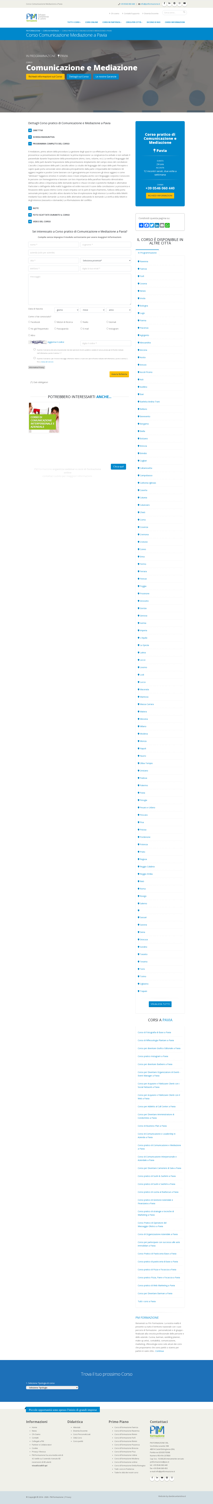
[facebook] (164, 4)
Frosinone (144, 593)
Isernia (142, 623)
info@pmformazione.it (150, 4)
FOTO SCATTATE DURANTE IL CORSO (51, 214)
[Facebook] (152, 1479)
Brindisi (143, 453)
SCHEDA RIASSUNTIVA (43, 137)
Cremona (144, 534)
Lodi (141, 674)
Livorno (143, 667)
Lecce (142, 660)
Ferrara (143, 571)
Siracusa (143, 939)
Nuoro (142, 755)
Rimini (142, 291)
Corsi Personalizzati (81, 1434)
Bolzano (143, 438)
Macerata (144, 689)
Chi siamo (114, 13)
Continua (159, 1351)
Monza (142, 741)
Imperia (143, 630)
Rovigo (142, 896)
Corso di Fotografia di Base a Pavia (154, 1032)
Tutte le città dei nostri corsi (126, 1472)
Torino (142, 976)
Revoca (42, 1451)
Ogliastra (143, 983)
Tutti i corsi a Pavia (147, 1301)
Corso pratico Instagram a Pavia (153, 1056)
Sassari (143, 917)
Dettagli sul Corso (79, 76)
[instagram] (179, 4)
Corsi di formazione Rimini (125, 1434)
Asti (141, 379)
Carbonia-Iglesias (147, 482)
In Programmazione (147, 252)
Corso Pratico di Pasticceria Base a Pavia (157, 1253)
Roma (142, 888)
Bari (141, 394)
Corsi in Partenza (111, 22)
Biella (142, 431)
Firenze (143, 578)
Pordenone (144, 837)
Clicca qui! (118, 466)
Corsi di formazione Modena (126, 1458)
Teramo (143, 961)
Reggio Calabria (147, 866)
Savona (143, 924)
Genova (143, 615)
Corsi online (91, 22)
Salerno (143, 903)
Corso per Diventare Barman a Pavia (155, 1293)
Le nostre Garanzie (106, 76)
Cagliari (143, 460)
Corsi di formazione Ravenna (126, 1431)
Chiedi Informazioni (175, 22)
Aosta (142, 357)
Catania (143, 497)
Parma (142, 320)
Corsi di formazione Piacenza (127, 1445)
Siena (142, 932)
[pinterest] (174, 4)
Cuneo (142, 549)
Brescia (143, 446)
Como (142, 519)
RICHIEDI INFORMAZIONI (160, 195)
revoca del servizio (47, 362)
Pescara (143, 814)
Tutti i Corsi (73, 22)
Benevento (144, 416)
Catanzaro (144, 505)
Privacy (35, 1451)
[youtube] (184, 4)
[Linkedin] (157, 1479)
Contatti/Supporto (131, 13)
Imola (142, 298)
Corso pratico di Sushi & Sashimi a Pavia (157, 1176)
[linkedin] (169, 4)
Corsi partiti (78, 1441)
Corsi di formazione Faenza (126, 1427)
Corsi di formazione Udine (125, 1455)
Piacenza (143, 327)
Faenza (143, 268)
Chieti (142, 512)
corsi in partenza (51, 31)
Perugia (143, 800)
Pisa (141, 822)
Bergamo (144, 423)
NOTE (36, 208)
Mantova (143, 696)
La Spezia (144, 645)
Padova (143, 778)
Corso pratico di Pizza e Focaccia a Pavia (157, 1269)
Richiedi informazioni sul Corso (45, 76)
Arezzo (142, 364)
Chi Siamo (36, 1434)
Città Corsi (77, 1438)
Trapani (143, 991)
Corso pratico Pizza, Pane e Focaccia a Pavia (159, 1277)
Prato (142, 851)
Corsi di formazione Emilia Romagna (129, 1465)
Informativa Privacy (36, 367)
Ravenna (143, 261)
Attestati (76, 1427)
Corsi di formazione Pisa (124, 1451)
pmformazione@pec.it (159, 1462)
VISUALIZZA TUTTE (160, 1004)
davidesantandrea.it (177, 1496)
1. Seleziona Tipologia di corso (40, 1383)
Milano (142, 726)
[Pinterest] (167, 1479)
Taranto (143, 954)
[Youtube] (162, 1479)
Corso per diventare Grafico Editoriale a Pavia (159, 1048)
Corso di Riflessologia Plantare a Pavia (156, 1040)
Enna (142, 556)
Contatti (35, 1438)
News (34, 1431)
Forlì (141, 276)
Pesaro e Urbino (147, 807)
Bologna (143, 305)
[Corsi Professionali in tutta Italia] (157, 1432)
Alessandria (145, 342)
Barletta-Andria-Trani (149, 401)
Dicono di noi (153, 22)
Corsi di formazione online (125, 1462)
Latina (142, 652)
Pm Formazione (33, 31)
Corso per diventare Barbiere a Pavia (155, 1064)
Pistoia (142, 829)
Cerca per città (133, 22)
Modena (143, 733)
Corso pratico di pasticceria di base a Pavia (158, 1261)
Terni (142, 969)
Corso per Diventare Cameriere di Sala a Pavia (159, 1168)
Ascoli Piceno (145, 372)
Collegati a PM (38, 1441)
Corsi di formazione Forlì (124, 1438)
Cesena (143, 283)
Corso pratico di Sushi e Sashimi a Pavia (156, 1184)
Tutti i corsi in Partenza (124, 1469)
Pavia (142, 792)
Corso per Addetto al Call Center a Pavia (156, 1106)
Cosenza (143, 527)
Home (34, 1427)
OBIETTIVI (38, 130)
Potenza (143, 844)
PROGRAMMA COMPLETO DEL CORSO (51, 143)
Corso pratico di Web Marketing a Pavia (156, 1285)
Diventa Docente (151, 13)
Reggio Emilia (146, 874)
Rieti (141, 881)
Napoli (142, 748)
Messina (143, 719)
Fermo (142, 564)
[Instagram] (172, 1479)
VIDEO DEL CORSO (42, 221)
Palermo (143, 785)
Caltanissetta (145, 468)
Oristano (143, 770)
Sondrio (143, 946)
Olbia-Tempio (146, 763)
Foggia (142, 586)
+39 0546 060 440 (127, 4)
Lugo (142, 313)
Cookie (35, 1448)
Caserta (143, 490)
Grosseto (144, 600)
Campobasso (145, 475)
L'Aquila (143, 637)
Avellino (143, 386)
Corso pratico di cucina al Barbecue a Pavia (158, 1192)
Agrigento (144, 335)
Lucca (142, 682)
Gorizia (142, 608)
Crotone (143, 541)
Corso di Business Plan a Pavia (152, 1125)
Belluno (143, 409)
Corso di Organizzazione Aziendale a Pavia (158, 1234)
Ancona (143, 350)
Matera (143, 711)
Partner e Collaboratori (42, 1445)
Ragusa (143, 859)
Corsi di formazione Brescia (126, 1448)
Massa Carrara (146, 704)
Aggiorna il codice (55, 342)
